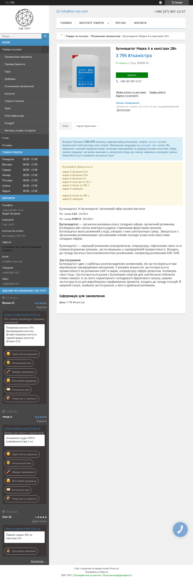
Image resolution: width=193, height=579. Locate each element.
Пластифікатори (14, 115)
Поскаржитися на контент (88, 575)
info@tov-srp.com (12, 261)
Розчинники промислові (19, 86)
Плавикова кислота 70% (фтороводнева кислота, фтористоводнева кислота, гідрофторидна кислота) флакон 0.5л (21, 334)
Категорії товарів (91, 22)
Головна (66, 22)
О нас (5, 138)
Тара (8, 71)
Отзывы (7, 145)
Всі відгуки (37, 561)
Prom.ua (114, 568)
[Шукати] (45, 36)
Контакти (140, 22)
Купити (132, 75)
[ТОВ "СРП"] (24, 17)
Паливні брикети (15, 64)
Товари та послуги (77, 36)
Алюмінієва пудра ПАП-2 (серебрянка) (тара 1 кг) (20, 440)
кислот (152, 141)
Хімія (7, 108)
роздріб (146, 145)
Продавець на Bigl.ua (96, 572)
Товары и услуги (12, 49)
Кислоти (10, 93)
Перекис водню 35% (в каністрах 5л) (19, 536)
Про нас (120, 22)
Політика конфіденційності (117, 575)
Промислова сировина (18, 56)
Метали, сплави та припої (20, 130)
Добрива (10, 79)
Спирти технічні (14, 101)
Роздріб (9, 123)
